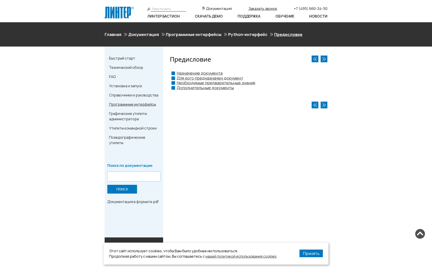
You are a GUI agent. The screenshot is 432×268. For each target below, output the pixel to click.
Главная (113, 34)
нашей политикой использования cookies (241, 256)
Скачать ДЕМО (209, 16)
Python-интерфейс (248, 34)
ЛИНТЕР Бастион (163, 16)
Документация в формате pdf (133, 201)
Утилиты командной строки (133, 128)
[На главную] (119, 8)
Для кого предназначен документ (210, 78)
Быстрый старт (122, 58)
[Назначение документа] (324, 59)
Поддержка (249, 16)
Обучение (284, 16)
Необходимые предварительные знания (216, 82)
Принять (311, 253)
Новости (318, 16)
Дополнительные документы (205, 87)
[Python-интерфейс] (315, 59)
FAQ (112, 76)
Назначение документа (200, 73)
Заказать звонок (263, 8)
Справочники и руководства (133, 95)
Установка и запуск (125, 85)
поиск (122, 189)
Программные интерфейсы (193, 34)
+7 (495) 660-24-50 (310, 8)
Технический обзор (126, 67)
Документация (219, 8)
